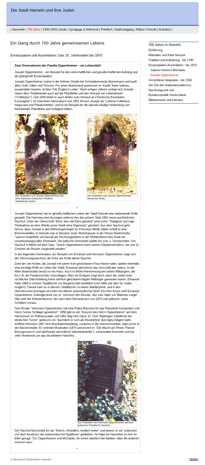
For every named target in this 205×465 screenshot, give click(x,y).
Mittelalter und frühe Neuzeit (167, 55)
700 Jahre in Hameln (165, 45)
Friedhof (106, 29)
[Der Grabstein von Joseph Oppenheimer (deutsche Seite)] (112, 193)
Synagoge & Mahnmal (83, 29)
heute (63, 29)
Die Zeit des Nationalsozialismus (170, 85)
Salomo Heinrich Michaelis (168, 70)
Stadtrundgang (123, 29)
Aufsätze (165, 29)
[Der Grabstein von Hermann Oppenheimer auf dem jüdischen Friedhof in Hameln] (107, 420)
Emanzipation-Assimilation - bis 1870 (173, 65)
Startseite (18, 29)
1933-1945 (50, 29)
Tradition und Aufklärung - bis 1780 (171, 60)
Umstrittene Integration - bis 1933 (170, 80)
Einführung (156, 50)
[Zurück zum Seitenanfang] (77, 209)
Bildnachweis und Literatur (166, 100)
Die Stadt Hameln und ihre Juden (42, 10)
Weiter (194, 459)
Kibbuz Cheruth (146, 29)
